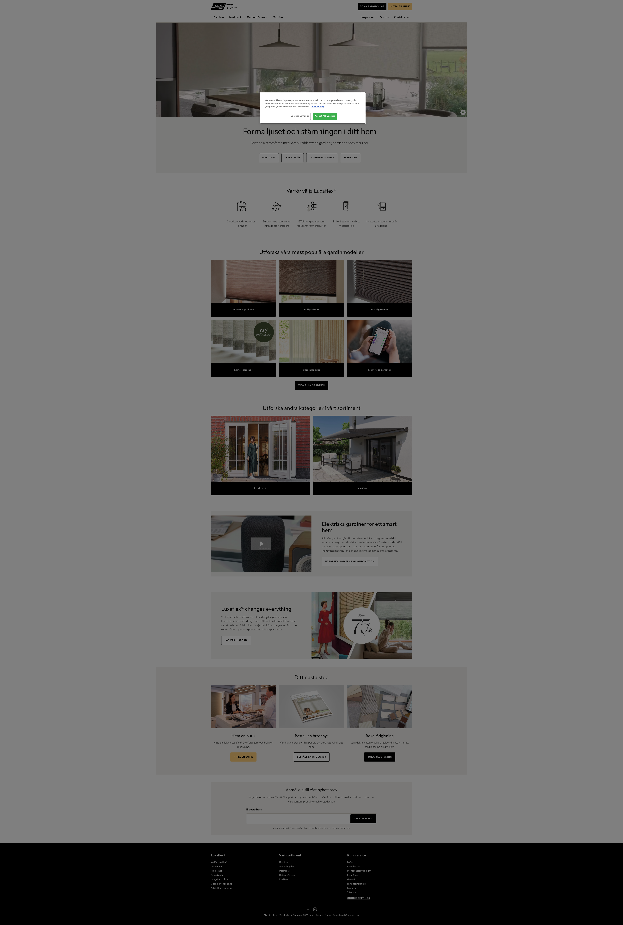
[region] (313, 108)
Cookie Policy (317, 107)
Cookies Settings (300, 116)
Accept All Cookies (325, 116)
